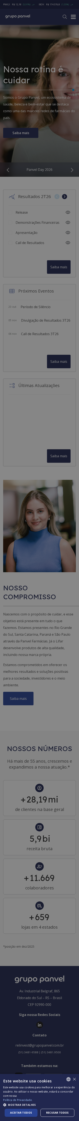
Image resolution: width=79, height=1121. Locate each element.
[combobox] (68, 1079)
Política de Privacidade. (17, 1100)
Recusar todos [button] (57, 1112)
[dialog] (39, 1097)
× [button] (74, 1079)
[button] (39, 1104)
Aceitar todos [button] (21, 1112)
